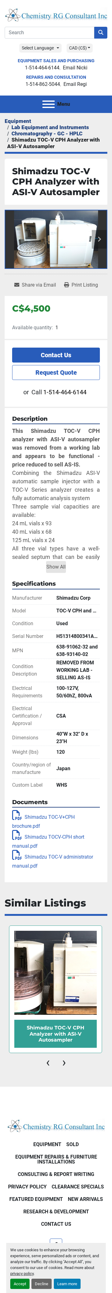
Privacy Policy (27, 1187)
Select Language (38, 47)
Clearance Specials (78, 1187)
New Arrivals (85, 1199)
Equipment (47, 1144)
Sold (72, 1144)
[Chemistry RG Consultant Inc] (56, 1125)
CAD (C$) (78, 47)
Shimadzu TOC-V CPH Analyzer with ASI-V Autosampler (55, 1033)
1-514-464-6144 (42, 68)
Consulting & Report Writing (56, 1174)
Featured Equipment (36, 1199)
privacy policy (22, 1273)
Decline (41, 1283)
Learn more (67, 1283)
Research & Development (56, 1212)
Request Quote (56, 372)
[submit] (100, 33)
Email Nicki (75, 68)
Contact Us (56, 355)
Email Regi (75, 84)
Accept (20, 1283)
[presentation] (48, 1062)
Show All (56, 567)
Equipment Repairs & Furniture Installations (56, 1159)
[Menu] (48, 104)
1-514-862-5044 (43, 84)
